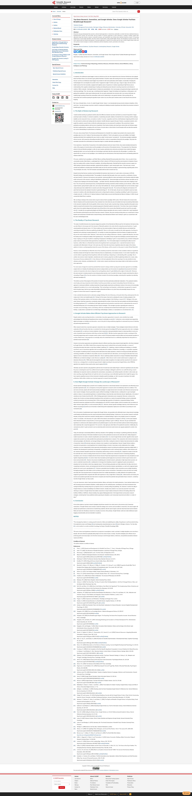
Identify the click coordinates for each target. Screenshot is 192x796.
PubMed (109, 556)
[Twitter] (53, 97)
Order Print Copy (56, 82)
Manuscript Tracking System (112, 778)
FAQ (53, 88)
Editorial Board (57, 28)
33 (74, 684)
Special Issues (93, 789)
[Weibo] (67, 97)
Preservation (130, 782)
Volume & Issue (109, 787)
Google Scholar (115, 46)
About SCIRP (94, 776)
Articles (64, 7)
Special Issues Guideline (59, 74)
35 (74, 695)
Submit (114, 7)
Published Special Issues (59, 71)
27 (107, 347)
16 (93, 297)
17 (124, 299)
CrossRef (104, 556)
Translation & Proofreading (112, 782)
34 (74, 689)
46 (89, 462)
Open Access (130, 778)
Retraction (129, 785)
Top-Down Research (93, 46)
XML (96, 29)
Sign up (90, 794)
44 (120, 451)
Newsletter (55, 79)
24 (81, 331)
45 (86, 457)
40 (85, 443)
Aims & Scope (57, 19)
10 (101, 236)
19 (74, 615)
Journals (72, 7)
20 (74, 619)
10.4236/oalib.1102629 (81, 29)
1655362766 (58, 111)
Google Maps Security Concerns (60, 47)
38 (74, 712)
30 (84, 360)
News (89, 7)
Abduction (76, 46)
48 (121, 474)
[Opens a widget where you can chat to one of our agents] (186, 793)
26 (88, 339)
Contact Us (55, 85)
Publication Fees (57, 31)
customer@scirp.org (59, 105)
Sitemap (77, 785)
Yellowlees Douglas (78, 25)
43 (106, 436)
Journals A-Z (78, 778)
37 (74, 705)
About (96, 7)
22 (113, 319)
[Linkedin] (62, 97)
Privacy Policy (130, 787)
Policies (129, 776)
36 (74, 699)
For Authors (93, 782)
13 (90, 259)
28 (98, 355)
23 (116, 329)
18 (129, 309)
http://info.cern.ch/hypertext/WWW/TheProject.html (89, 735)
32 (106, 364)
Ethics (91, 778)
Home (56, 7)
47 (94, 468)
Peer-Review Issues (95, 785)
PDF (89, 29)
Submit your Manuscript (101, 794)
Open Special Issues (58, 68)
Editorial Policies (94, 780)
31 (104, 364)
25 (106, 333)
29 (104, 357)
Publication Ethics (131, 780)
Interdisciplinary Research (105, 46)
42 (135, 432)
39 (116, 524)
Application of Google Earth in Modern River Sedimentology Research (60, 43)
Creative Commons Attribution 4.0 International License (107, 770)
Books (81, 7)
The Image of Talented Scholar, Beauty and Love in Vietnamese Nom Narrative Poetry (60, 51)
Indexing (55, 34)
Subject (76, 780)
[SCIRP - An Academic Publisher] (61, 2)
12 (136, 247)
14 (95, 261)
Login (137, 2)
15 (85, 275)
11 (105, 240)
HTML (92, 29)
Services (105, 7)
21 (132, 309)
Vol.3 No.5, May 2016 (93, 16)
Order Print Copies (110, 780)
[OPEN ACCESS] (121, 2)
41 (74, 526)
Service (108, 776)
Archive (55, 25)
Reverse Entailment (83, 46)
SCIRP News (113, 794)
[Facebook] (58, 97)
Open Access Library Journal (80, 16)
